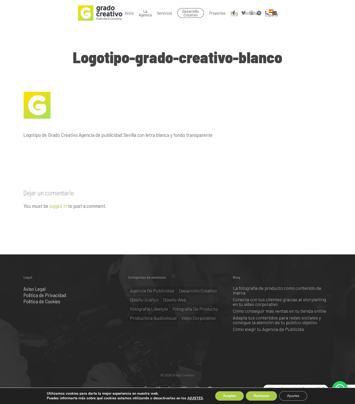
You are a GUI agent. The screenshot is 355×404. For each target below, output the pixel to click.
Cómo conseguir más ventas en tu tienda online (279, 311)
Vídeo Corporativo (198, 318)
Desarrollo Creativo (198, 290)
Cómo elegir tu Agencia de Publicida (268, 329)
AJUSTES (195, 398)
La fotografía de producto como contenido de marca (277, 290)
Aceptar (229, 395)
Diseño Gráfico (144, 300)
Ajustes (293, 395)
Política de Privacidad (44, 295)
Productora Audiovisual (153, 318)
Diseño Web (174, 300)
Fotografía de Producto (195, 309)
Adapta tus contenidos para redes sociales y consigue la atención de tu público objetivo (277, 320)
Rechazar (261, 395)
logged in (58, 206)
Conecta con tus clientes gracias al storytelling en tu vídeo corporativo (279, 301)
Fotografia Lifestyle (149, 309)
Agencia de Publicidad (152, 290)
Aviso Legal (34, 289)
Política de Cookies (41, 301)
